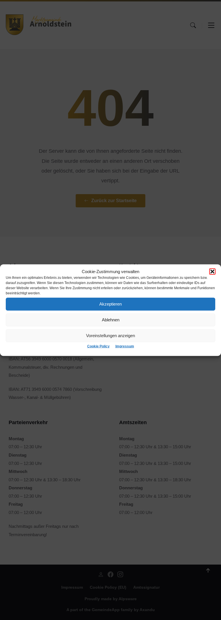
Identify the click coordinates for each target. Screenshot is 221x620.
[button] (212, 271)
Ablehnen (110, 319)
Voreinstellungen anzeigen (110, 335)
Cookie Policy (98, 346)
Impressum (124, 346)
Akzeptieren (110, 304)
